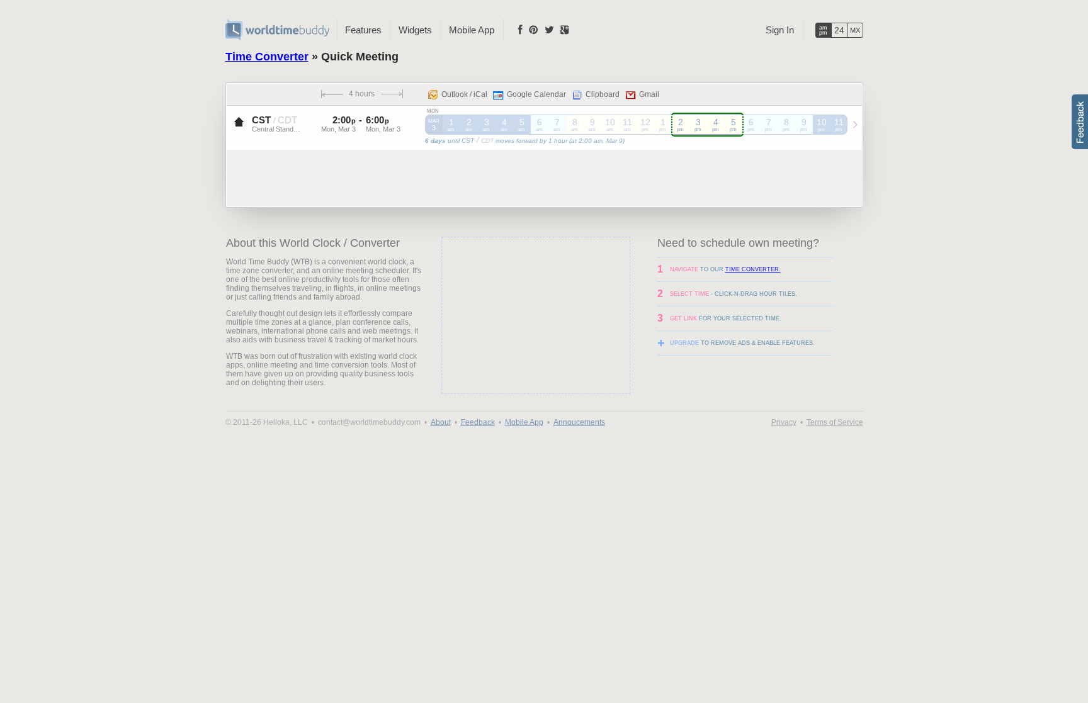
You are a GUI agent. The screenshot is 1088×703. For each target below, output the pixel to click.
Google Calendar (536, 94)
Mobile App (471, 30)
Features (363, 30)
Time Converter (267, 56)
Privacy (783, 422)
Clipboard (603, 94)
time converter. (753, 269)
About (441, 422)
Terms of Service (835, 422)
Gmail (649, 94)
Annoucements (579, 422)
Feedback (478, 422)
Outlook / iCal (464, 94)
